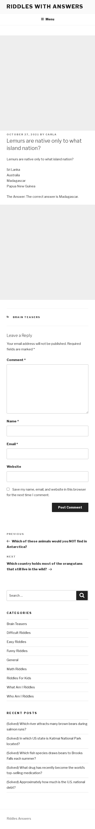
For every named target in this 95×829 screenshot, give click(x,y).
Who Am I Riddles (20, 696)
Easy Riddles (16, 642)
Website (14, 467)
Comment (16, 360)
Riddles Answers (19, 818)
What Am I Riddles (21, 687)
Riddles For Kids (19, 678)
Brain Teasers (26, 317)
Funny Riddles (17, 651)
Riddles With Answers (45, 6)
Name (13, 421)
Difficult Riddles (19, 633)
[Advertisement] (47, 83)
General (12, 660)
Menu (50, 19)
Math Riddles (17, 669)
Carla (51, 134)
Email (12, 444)
